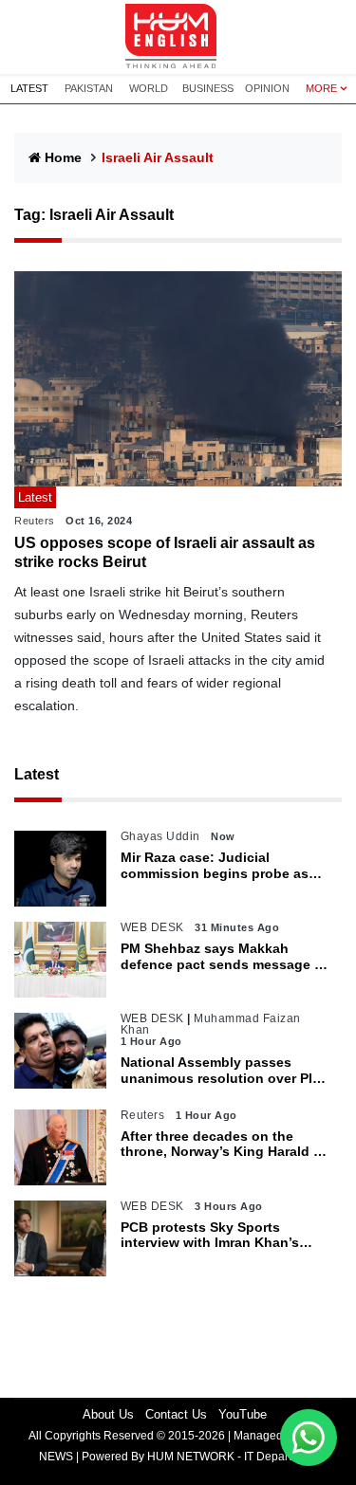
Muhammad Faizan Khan (211, 1024)
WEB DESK (152, 927)
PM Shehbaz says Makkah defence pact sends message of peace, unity (224, 957)
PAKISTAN (89, 88)
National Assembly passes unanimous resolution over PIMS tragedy (226, 1070)
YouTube (242, 1414)
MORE (321, 88)
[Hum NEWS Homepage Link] (178, 37)
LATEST (29, 88)
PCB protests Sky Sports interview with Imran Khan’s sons (210, 1235)
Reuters (34, 520)
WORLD (148, 88)
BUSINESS (208, 88)
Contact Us (176, 1414)
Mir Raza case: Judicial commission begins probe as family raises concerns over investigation (215, 866)
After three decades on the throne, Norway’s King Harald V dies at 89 (221, 1144)
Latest (36, 774)
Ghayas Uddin (160, 836)
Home (63, 157)
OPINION (267, 88)
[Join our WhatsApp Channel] (308, 1437)
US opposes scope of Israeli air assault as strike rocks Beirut (164, 552)
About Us (108, 1414)
